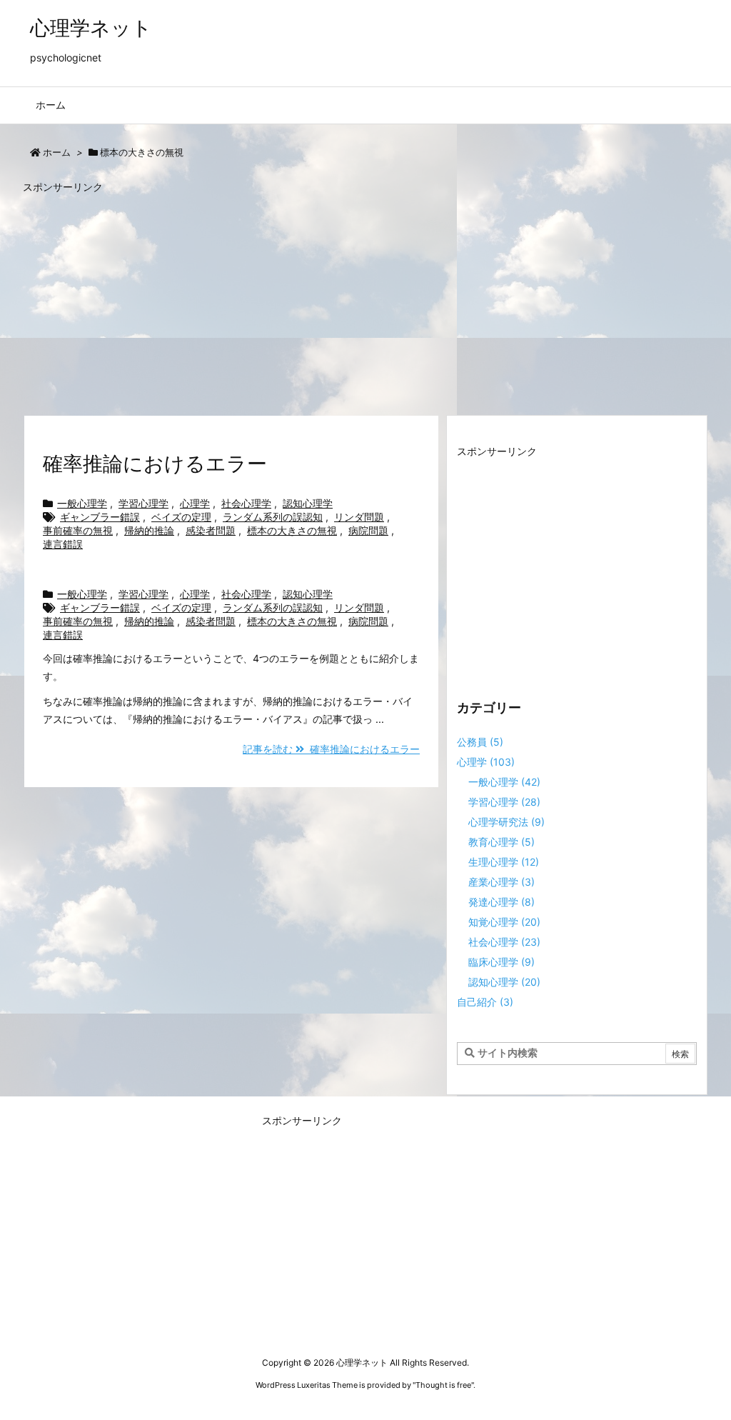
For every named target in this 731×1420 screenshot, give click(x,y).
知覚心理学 (504, 922)
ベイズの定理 (181, 517)
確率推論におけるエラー (155, 463)
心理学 (195, 503)
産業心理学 (501, 882)
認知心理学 (308, 503)
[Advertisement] (365, 298)
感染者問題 (211, 530)
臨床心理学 (501, 962)
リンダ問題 (359, 517)
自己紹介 (485, 1002)
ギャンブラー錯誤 (100, 517)
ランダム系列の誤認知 (273, 517)
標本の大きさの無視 (292, 530)
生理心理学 (503, 862)
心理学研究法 (506, 822)
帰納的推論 (149, 530)
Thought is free (443, 1385)
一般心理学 (82, 503)
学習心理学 (143, 503)
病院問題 (368, 530)
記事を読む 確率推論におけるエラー (331, 749)
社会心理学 (246, 503)
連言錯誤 (63, 544)
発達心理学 (501, 902)
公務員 (480, 742)
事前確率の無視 (78, 530)
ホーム (57, 152)
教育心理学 (501, 842)
